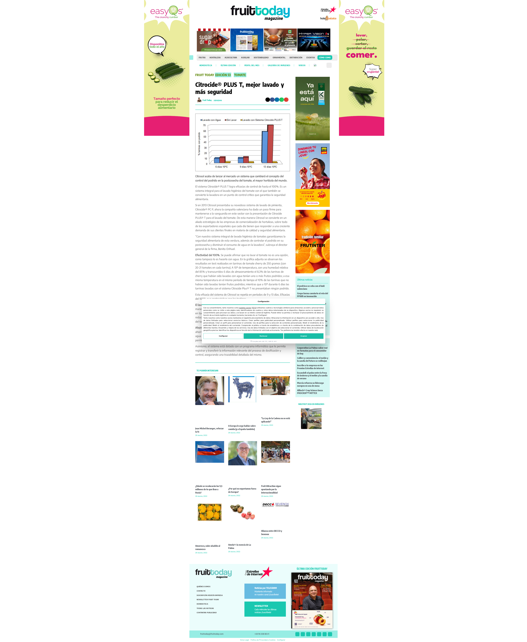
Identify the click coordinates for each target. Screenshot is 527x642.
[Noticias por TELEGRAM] (250, 589)
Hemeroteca (205, 65)
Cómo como (325, 57)
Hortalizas (215, 57)
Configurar (223, 336)
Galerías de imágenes (279, 65)
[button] (191, 57)
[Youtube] (319, 634)
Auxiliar (245, 57)
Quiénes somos (203, 586)
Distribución (296, 57)
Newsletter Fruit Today (208, 599)
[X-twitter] (297, 634)
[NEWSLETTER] (250, 607)
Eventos (310, 57)
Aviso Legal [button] (244, 640)
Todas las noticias (205, 608)
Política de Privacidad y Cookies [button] (263, 640)
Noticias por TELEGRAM (266, 588)
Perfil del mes (251, 65)
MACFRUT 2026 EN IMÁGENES (311, 404)
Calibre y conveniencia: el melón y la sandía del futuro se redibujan (312, 359)
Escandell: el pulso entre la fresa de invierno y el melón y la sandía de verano (312, 375)
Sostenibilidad (261, 57)
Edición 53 (223, 75)
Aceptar (303, 336)
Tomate (240, 75)
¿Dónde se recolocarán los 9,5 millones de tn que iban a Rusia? (208, 489)
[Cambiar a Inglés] (315, 65)
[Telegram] (325, 634)
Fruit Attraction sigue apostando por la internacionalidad (271, 489)
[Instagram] (303, 634)
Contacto (201, 591)
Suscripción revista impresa (210, 595)
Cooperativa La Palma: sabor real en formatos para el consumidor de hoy (312, 350)
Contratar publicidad (207, 612)
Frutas (202, 57)
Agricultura (231, 57)
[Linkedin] (314, 634)
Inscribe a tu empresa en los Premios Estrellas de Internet (310, 367)
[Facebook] (308, 634)
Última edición (228, 65)
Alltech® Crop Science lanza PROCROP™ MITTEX (310, 392)
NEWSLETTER (261, 606)
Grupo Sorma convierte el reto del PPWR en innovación (312, 295)
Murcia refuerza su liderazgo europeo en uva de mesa (310, 384)
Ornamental (279, 57)
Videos (302, 65)
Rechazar (263, 336)
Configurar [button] (281, 640)
